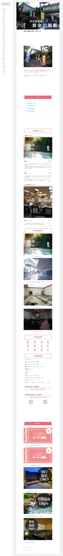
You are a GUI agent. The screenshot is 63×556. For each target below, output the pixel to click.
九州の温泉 (3, 66)
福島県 (4, 16)
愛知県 (4, 38)
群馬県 (4, 27)
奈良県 (4, 55)
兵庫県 (4, 52)
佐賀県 (4, 68)
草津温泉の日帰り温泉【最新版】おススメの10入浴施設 (33, 516)
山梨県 (4, 35)
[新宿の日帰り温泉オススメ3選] (38, 540)
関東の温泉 (3, 18)
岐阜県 (4, 40)
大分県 (4, 69)
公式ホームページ (30, 72)
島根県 (4, 60)
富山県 (4, 41)
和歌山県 (4, 57)
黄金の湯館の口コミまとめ (31, 103)
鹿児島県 (4, 71)
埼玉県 (4, 21)
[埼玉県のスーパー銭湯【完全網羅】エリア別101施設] (38, 443)
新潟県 (4, 32)
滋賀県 (4, 54)
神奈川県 (4, 26)
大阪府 (4, 49)
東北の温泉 (3, 10)
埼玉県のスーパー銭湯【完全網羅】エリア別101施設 (33, 445)
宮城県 (4, 13)
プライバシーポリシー (5, 74)
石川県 (4, 43)
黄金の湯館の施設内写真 (31, 105)
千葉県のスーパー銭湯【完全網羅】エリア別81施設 (33, 465)
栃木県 (4, 24)
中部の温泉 (3, 30)
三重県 (4, 46)
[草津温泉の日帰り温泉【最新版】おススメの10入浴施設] (38, 514)
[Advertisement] (38, 38)
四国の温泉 (3, 63)
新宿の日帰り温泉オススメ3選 (29, 542)
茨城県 (4, 29)
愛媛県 (4, 65)
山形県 (4, 15)
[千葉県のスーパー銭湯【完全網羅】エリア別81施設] (38, 463)
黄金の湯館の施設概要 (30, 108)
